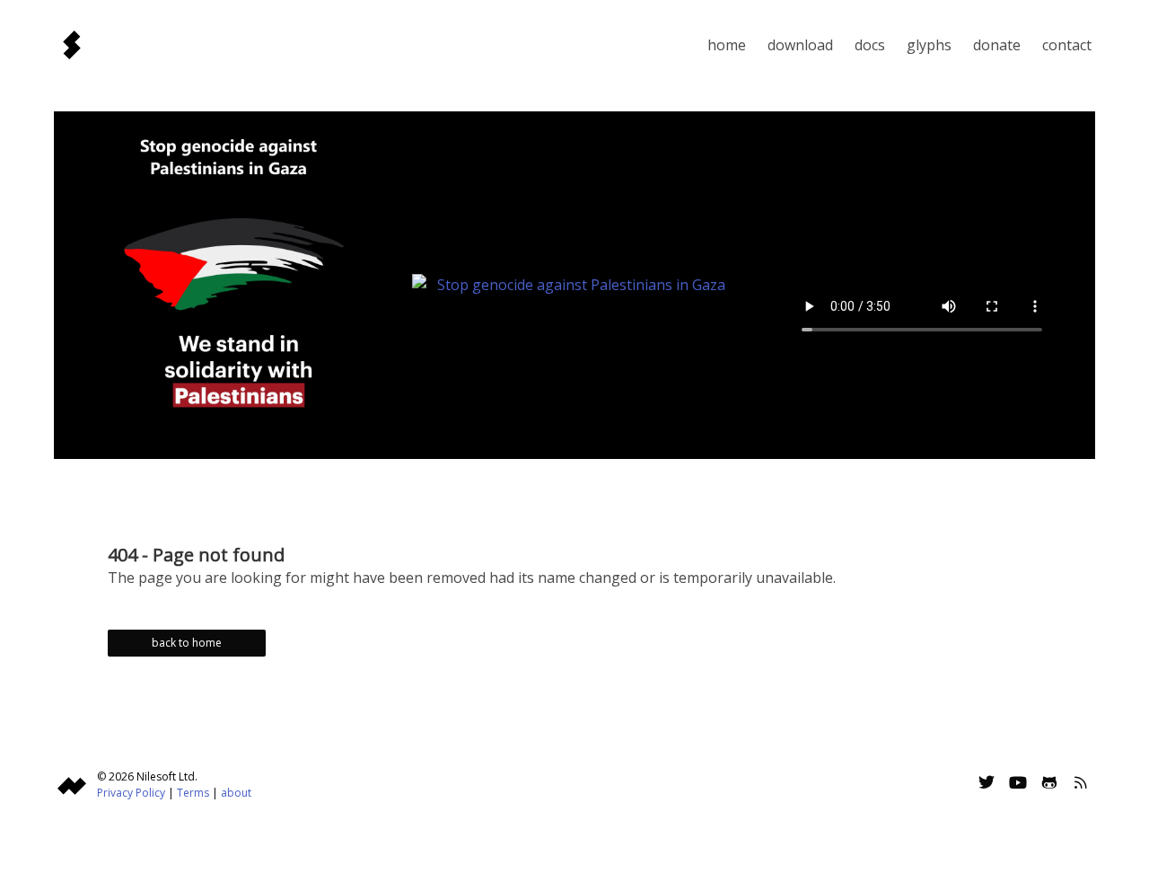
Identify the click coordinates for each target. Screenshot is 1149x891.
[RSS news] (1081, 784)
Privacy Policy (131, 792)
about (236, 792)
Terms (193, 792)
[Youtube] (1018, 784)
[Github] (1049, 784)
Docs (870, 45)
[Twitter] (986, 784)
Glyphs (929, 45)
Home (726, 45)
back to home (187, 642)
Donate (997, 45)
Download (800, 45)
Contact (1067, 45)
